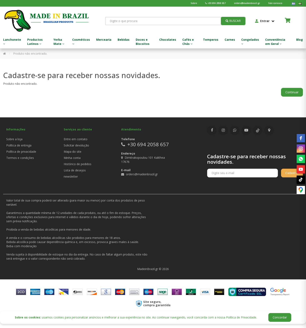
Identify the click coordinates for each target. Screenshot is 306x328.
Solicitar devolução (76, 145)
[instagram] (301, 148)
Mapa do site (72, 152)
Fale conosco (275, 3)
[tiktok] (301, 180)
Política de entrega (18, 145)
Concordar (280, 317)
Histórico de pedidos (77, 164)
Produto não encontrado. (30, 53)
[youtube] (301, 169)
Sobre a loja (14, 139)
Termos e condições (20, 158)
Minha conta (72, 158)
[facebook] (301, 138)
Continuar (292, 92)
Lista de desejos (75, 170)
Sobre (194, 3)
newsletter (71, 176)
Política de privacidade (21, 152)
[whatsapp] (301, 159)
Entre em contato (75, 139)
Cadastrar (292, 173)
